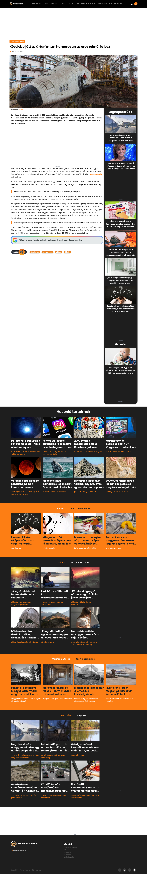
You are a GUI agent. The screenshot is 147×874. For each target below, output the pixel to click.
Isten (43, 602)
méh (87, 642)
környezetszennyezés (27, 795)
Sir (95, 491)
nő (91, 642)
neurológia (20, 454)
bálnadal (46, 491)
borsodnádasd (66, 698)
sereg (60, 795)
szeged (14, 795)
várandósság (76, 644)
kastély (24, 701)
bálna (53, 491)
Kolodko (109, 698)
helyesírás (50, 548)
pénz (112, 548)
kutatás (14, 451)
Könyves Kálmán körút (20, 757)
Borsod (77, 698)
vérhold (29, 491)
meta (63, 451)
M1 (65, 795)
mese (80, 548)
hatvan (63, 755)
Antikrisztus (75, 604)
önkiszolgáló (76, 795)
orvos (48, 602)
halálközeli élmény (26, 451)
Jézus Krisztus (90, 451)
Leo (131, 698)
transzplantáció (77, 642)
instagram (56, 451)
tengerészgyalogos (19, 604)
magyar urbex (17, 698)
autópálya (45, 797)
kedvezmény (76, 797)
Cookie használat (69, 857)
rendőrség (45, 757)
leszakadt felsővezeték (20, 755)
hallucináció (46, 604)
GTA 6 (108, 451)
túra (43, 642)
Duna (73, 755)
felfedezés (78, 451)
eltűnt (78, 755)
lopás (48, 755)
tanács (23, 602)
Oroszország (47, 252)
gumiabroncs (16, 797)
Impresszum (67, 852)
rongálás (110, 701)
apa (52, 642)
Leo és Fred (124, 698)
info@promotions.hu (19, 850)
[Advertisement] (73, 21)
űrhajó (67, 252)
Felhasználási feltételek (70, 848)
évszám (18, 548)
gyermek (89, 491)
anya (94, 642)
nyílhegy (109, 491)
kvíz (12, 548)
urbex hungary (35, 698)
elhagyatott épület (82, 701)
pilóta (58, 252)
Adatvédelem (67, 855)
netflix (128, 451)
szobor (116, 698)
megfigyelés (22, 494)
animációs (88, 548)
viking (13, 642)
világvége (15, 602)
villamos (34, 755)
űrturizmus (35, 252)
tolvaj (43, 755)
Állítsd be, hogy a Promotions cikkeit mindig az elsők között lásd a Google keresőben (50, 240)
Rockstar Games (118, 451)
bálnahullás (61, 491)
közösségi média (50, 454)
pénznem (118, 548)
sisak (18, 642)
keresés (85, 755)
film (94, 548)
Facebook (47, 451)
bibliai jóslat (85, 602)
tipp (28, 602)
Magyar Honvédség (49, 795)
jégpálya (55, 755)
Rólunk (66, 850)
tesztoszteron (57, 602)
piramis (82, 491)
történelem (16, 701)
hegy (47, 642)
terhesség (87, 644)
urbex (26, 698)
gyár (57, 698)
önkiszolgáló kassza (90, 795)
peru (76, 491)
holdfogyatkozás (18, 491)
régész (99, 451)
